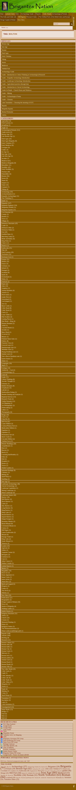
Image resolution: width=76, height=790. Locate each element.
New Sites (21, 20)
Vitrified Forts (51, 777)
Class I (4, 417)
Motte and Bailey (7, 239)
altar (9, 767)
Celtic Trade (5, 680)
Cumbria (15, 771)
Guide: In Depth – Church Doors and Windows (16, 90)
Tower (4, 465)
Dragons (4, 586)
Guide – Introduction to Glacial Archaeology (16, 87)
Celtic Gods (5, 671)
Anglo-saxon (6, 132)
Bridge (4, 711)
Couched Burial (7, 327)
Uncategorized (6, 707)
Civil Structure (6, 212)
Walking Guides (7, 608)
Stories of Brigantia (8, 606)
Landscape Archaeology (9, 484)
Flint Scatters (6, 317)
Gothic (4, 150)
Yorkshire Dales (11, 779)
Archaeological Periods (59, 14)
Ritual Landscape (7, 492)
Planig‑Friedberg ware (9, 352)
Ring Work (5, 241)
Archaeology (6, 192)
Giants (4, 588)
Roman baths (6, 647)
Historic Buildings (7, 444)
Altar (3, 286)
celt (42, 768)
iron (37, 773)
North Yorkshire (49, 774)
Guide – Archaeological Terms (11, 96)
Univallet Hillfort (7, 439)
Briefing (4, 638)
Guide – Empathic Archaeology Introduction (37, 78)
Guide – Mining (37, 93)
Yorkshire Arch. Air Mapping (12, 735)
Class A (4, 243)
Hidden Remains (7, 386)
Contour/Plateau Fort (8, 426)
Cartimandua (36, 768)
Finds (3, 284)
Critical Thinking (7, 379)
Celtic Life (5, 678)
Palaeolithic (5, 174)
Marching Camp (7, 236)
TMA (5, 731)
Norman (4, 172)
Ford (3, 714)
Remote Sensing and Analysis (11, 394)
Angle (3, 128)
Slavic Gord (5, 437)
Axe (3, 304)
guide (66, 770)
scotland (10, 777)
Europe (4, 259)
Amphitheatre (6, 446)
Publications (5, 598)
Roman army (6, 644)
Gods (3, 375)
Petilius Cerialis (6, 563)
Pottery (4, 341)
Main (2, 14)
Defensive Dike (6, 228)
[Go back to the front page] (38, 6)
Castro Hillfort (6, 423)
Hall (3, 459)
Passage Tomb (6, 537)
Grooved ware (6, 345)
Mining (4, 474)
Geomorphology (7, 372)
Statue (4, 361)
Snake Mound (6, 541)
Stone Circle (5, 577)
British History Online (10, 751)
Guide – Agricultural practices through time (37, 84)
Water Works (6, 709)
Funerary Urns (6, 343)
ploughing (5, 125)
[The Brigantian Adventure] (74, 786)
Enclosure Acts (6, 257)
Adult (3, 325)
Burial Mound (6, 523)
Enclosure (5, 254)
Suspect (4, 183)
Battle (3, 201)
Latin (3, 702)
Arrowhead (5, 299)
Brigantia (4, 203)
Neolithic (4, 167)
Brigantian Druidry (8, 207)
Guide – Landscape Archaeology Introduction (37, 81)
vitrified (43, 777)
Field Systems (6, 123)
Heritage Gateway (9, 744)
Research (4, 640)
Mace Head (5, 332)
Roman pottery (6, 658)
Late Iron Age (6, 156)
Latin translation (7, 704)
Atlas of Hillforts (8, 747)
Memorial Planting (7, 622)
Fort (3, 232)
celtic (48, 769)
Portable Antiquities (9, 749)
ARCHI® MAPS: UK (10, 746)
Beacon (4, 450)
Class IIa (4, 419)
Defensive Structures (8, 223)
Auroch (4, 292)
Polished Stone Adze (8, 339)
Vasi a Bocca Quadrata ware (10, 356)
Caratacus (5, 557)
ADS (4, 737)
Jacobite (4, 158)
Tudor (3, 185)
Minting (4, 691)
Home (3, 27)
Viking (37, 59)
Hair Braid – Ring (7, 321)
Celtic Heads (47, 14)
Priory (4, 624)
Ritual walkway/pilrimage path (11, 631)
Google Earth (7, 726)
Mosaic (4, 336)
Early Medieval (6, 145)
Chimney (4, 472)
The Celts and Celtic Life (8, 17)
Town (3, 219)
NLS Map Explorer (9, 724)
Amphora (5, 288)
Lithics (4, 410)
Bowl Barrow (6, 501)
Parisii (4, 686)
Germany (5, 266)
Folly (3, 457)
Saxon (37, 62)
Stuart (3, 180)
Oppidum (5, 430)
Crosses (4, 620)
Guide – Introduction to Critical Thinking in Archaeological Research (37, 75)
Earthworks (5, 248)
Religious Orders (7, 626)
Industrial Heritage (7, 470)
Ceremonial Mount (7, 526)
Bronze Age (37, 44)
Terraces (4, 543)
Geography (5, 363)
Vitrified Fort (37, 68)
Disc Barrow (6, 506)
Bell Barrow (6, 499)
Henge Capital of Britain (8, 20)
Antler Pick (5, 297)
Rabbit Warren (6, 611)
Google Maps (7, 727)
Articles (4, 635)
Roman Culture (6, 642)
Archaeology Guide (27, 14)
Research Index (32, 17)
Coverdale (5, 771)
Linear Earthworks (7, 532)
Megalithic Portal (8, 733)
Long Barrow (6, 508)
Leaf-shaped (6, 301)
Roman (37, 50)
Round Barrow (6, 514)
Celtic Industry (6, 675)
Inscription (5, 700)
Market (4, 568)
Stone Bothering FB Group (11, 740)
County (4, 214)
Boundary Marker (7, 521)
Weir (3, 716)
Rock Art (4, 573)
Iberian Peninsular (7, 112)
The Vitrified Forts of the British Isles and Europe (54, 17)
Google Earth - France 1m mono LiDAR (16, 755)
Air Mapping (6, 403)
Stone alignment (7, 575)
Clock (3, 312)
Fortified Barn (6, 234)
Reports (38, 14)
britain (10, 769)
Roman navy (6, 655)
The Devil (5, 590)
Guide (3, 377)
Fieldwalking (6, 407)
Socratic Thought (7, 381)
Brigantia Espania (7, 109)
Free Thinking (6, 198)
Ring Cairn (5, 512)
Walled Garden (6, 468)
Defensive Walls (7, 230)
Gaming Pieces (6, 319)
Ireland (4, 268)
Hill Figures (22, 17)
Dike (3, 250)
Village (4, 221)
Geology (4, 368)
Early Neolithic (6, 169)
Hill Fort (4, 421)
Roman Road (6, 662)
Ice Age (4, 152)
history (24, 773)
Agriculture (5, 121)
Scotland (4, 272)
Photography (6, 412)
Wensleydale (60, 777)
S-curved (4, 334)
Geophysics (5, 388)
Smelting (4, 479)
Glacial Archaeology (8, 486)
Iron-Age (4, 481)
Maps (3, 365)
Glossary (4, 383)
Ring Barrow (6, 510)
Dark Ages (37, 53)
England (33, 771)
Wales (3, 279)
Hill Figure (5, 530)
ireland (31, 773)
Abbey (4, 615)
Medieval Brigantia (8, 163)
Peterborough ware (8, 347)
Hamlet (4, 216)
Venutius (37, 777)
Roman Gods (6, 651)
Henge (4, 415)
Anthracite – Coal (7, 370)
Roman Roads (6, 664)
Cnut (3, 559)
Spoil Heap (5, 476)
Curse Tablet (6, 315)
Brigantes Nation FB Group (12, 753)
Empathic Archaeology (9, 196)
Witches (4, 593)
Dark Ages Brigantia (8, 141)
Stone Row (5, 581)
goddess (59, 770)
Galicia (37, 115)
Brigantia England (7, 205)
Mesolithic (5, 165)
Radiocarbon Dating (8, 392)
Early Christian (37, 56)
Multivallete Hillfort (8, 428)
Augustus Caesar (7, 552)
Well (3, 718)
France (4, 263)
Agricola (4, 548)
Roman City (5, 649)
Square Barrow (6, 517)
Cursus (4, 528)
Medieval (37, 65)
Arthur (4, 550)
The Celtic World (7, 669)
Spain (3, 274)
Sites (17, 14)
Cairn (3, 503)
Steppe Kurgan (6, 519)
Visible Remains (7, 401)
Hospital (4, 461)
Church (4, 618)
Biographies (5, 600)
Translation (5, 698)
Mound (4, 534)
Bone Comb (5, 306)
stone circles (5, 579)
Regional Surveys (7, 397)
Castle (4, 225)
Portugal (4, 270)
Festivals (4, 282)
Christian (57, 769)
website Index (10, 14)
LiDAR (4, 390)
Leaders (4, 546)
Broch (4, 452)
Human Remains (7, 323)
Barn (3, 448)
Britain (4, 261)
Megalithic (5, 571)
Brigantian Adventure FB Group (13, 738)
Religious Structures (8, 613)
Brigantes (5, 684)
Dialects (4, 245)
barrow (44, 767)
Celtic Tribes (6, 682)
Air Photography (7, 405)
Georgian (5, 147)
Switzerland (5, 277)
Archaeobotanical (7, 194)
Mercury (4, 653)
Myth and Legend (7, 584)
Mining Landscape (7, 490)
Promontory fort (7, 434)
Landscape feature (7, 495)
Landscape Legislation (9, 488)
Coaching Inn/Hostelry (9, 454)
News (3, 604)
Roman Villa (6, 666)
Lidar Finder (7, 729)
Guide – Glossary (7, 99)
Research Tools (6, 399)
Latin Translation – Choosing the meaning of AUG (18, 102)
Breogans (5, 554)
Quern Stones (6, 358)
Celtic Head (5, 308)
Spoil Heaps (5, 695)
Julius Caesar (6, 561)
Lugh (3, 673)
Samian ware (6, 354)
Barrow (4, 497)
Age (3, 767)
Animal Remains (7, 290)
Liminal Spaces (6, 566)
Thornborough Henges (27, 777)
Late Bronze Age (7, 136)
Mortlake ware (6, 349)
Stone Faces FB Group (10, 742)
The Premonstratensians (9, 628)
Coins (3, 693)
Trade (3, 689)
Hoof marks (5, 294)
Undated (4, 187)
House (4, 463)
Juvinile (4, 330)
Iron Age (37, 47)
